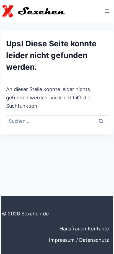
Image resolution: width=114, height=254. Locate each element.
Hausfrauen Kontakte (84, 229)
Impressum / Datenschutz (79, 240)
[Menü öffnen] (107, 11)
